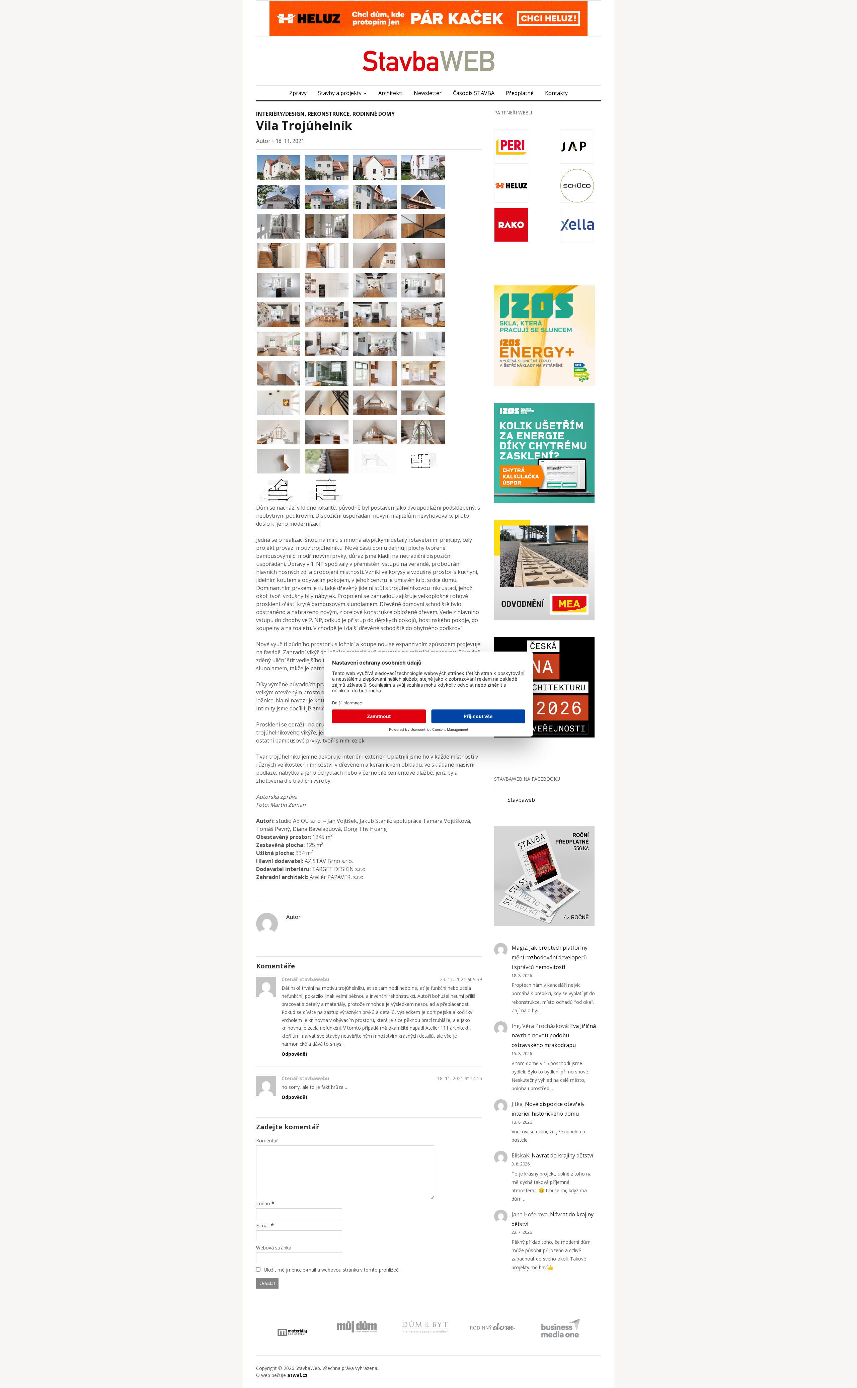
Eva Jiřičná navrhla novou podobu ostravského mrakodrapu (554, 1035)
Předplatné (520, 93)
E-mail (262, 1225)
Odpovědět (295, 1054)
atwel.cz (297, 1375)
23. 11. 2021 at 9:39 (461, 979)
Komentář (267, 1140)
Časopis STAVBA (473, 93)
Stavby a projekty (340, 93)
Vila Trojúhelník (304, 125)
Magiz (519, 947)
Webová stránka (273, 1247)
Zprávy (298, 93)
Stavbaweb (521, 799)
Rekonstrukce (328, 113)
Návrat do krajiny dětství (562, 1155)
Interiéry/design (280, 113)
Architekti (390, 93)
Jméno (263, 1203)
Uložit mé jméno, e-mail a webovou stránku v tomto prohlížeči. (332, 1270)
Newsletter (428, 93)
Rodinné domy (374, 113)
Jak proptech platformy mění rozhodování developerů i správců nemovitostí (550, 957)
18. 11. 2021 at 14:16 (459, 1078)
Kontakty (556, 93)
